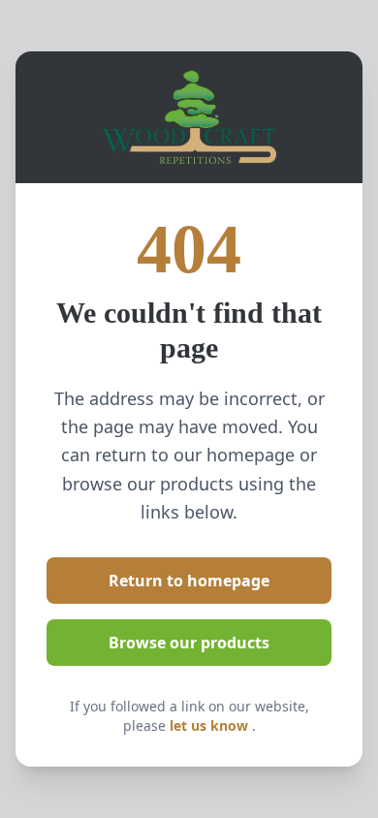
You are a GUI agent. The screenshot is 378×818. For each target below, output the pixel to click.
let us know (211, 725)
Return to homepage (189, 580)
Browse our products (189, 642)
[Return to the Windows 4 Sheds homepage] (188, 117)
